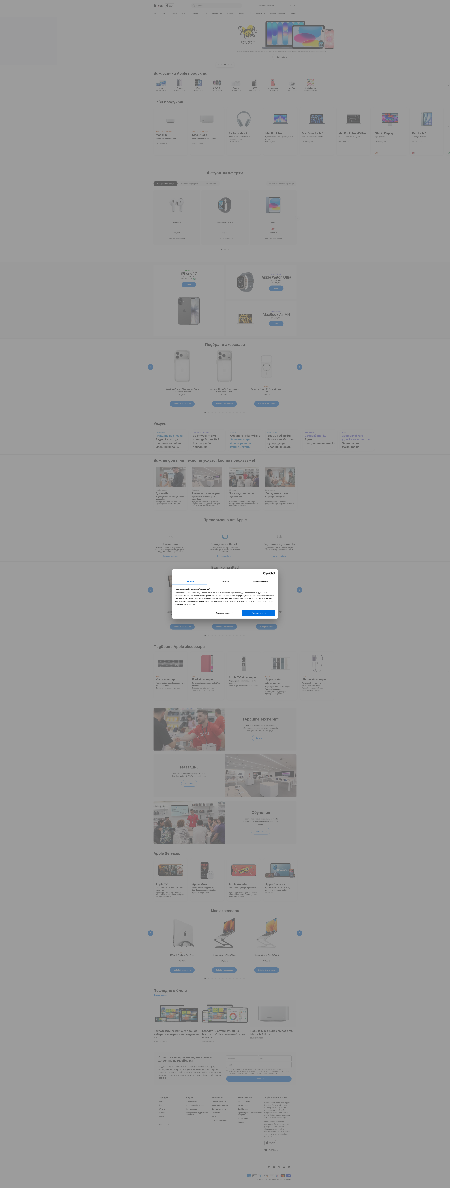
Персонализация (223, 613)
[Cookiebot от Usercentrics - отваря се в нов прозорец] (265, 573)
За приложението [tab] (260, 581)
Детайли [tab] (225, 581)
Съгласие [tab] (190, 581)
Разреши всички (258, 613)
